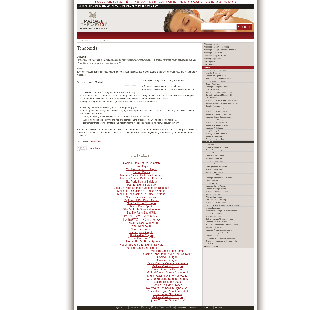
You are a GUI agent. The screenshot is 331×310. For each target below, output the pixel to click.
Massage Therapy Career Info (218, 202)
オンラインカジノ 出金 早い (141, 215)
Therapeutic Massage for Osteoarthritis (221, 241)
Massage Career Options (216, 186)
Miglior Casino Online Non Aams (167, 275)
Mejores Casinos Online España (167, 300)
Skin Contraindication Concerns (218, 78)
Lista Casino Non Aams (167, 294)
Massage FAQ (210, 64)
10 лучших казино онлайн (141, 222)
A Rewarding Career (214, 197)
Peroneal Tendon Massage (216, 200)
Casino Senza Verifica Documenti (167, 263)
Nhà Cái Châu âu (141, 229)
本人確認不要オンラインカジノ (141, 219)
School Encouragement (215, 150)
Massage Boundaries (214, 172)
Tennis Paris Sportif (141, 206)
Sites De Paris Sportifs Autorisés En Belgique (141, 187)
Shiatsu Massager (213, 153)
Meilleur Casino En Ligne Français (141, 175)
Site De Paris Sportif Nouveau (141, 209)
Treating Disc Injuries (214, 227)
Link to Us (134, 308)
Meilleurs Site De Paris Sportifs (141, 241)
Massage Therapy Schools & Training (220, 50)
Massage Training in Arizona (217, 122)
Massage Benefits (213, 164)
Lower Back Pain (212, 89)
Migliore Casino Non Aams (167, 250)
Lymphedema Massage (215, 120)
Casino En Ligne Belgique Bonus (167, 278)
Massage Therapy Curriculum (217, 111)
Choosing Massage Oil (215, 109)
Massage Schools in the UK (217, 125)
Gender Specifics (212, 235)
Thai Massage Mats (213, 216)
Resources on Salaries (215, 156)
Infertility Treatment (213, 73)
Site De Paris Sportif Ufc (141, 212)
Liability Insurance (213, 244)
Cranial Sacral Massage (215, 213)
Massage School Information (217, 134)
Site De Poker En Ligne (141, 203)
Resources (181, 308)
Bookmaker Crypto (141, 235)
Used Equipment (212, 183)
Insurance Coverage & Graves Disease (221, 211)
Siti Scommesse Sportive (141, 197)
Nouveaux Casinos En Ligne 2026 (167, 288)
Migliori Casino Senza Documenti (167, 272)
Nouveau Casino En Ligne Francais (141, 244)
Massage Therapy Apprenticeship (219, 230)
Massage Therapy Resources (216, 47)
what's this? (130, 85)
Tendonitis (210, 142)
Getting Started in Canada (216, 167)
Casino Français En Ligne (167, 269)
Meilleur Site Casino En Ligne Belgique (141, 190)
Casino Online (141, 172)
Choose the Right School (216, 76)
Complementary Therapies (215, 56)
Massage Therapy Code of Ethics (219, 114)
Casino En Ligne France (167, 284)
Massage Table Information (216, 222)
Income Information (213, 208)
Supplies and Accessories (216, 81)
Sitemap (218, 308)
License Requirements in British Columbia (222, 205)
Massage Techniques (213, 53)
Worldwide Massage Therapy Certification (222, 103)
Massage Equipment (212, 59)
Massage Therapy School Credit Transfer (222, 100)
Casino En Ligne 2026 (141, 238)
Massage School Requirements (218, 117)
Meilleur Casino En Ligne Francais (141, 178)
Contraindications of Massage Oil (219, 95)
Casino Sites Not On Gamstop (141, 163)
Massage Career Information (217, 191)
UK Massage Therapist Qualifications (220, 238)
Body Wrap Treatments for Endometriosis (222, 224)
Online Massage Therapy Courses (219, 219)
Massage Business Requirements (219, 178)
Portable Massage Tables (216, 189)
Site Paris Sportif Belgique (141, 181)
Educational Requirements (216, 70)
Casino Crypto (141, 166)
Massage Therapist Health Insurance (220, 233)
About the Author (211, 247)
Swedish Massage (213, 106)
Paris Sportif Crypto (141, 232)
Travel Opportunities (214, 158)
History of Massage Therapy (217, 147)
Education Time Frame (215, 161)
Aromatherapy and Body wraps (218, 139)
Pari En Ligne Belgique (141, 184)
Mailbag (207, 67)
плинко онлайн (141, 226)
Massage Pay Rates (214, 136)
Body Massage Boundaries (216, 131)
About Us (194, 308)
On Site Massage (213, 98)
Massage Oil (209, 61)
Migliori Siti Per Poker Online (141, 200)
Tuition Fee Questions (214, 84)
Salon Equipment (213, 180)
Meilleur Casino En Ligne (141, 169)
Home (81, 40)
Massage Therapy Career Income (219, 92)
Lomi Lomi (96, 141)
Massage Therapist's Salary (217, 87)
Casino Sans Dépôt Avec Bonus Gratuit (167, 253)
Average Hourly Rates (214, 169)
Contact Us (206, 308)
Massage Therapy (211, 44)
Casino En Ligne (167, 257)
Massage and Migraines (215, 175)
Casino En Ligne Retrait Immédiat (167, 291)
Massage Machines (213, 194)
